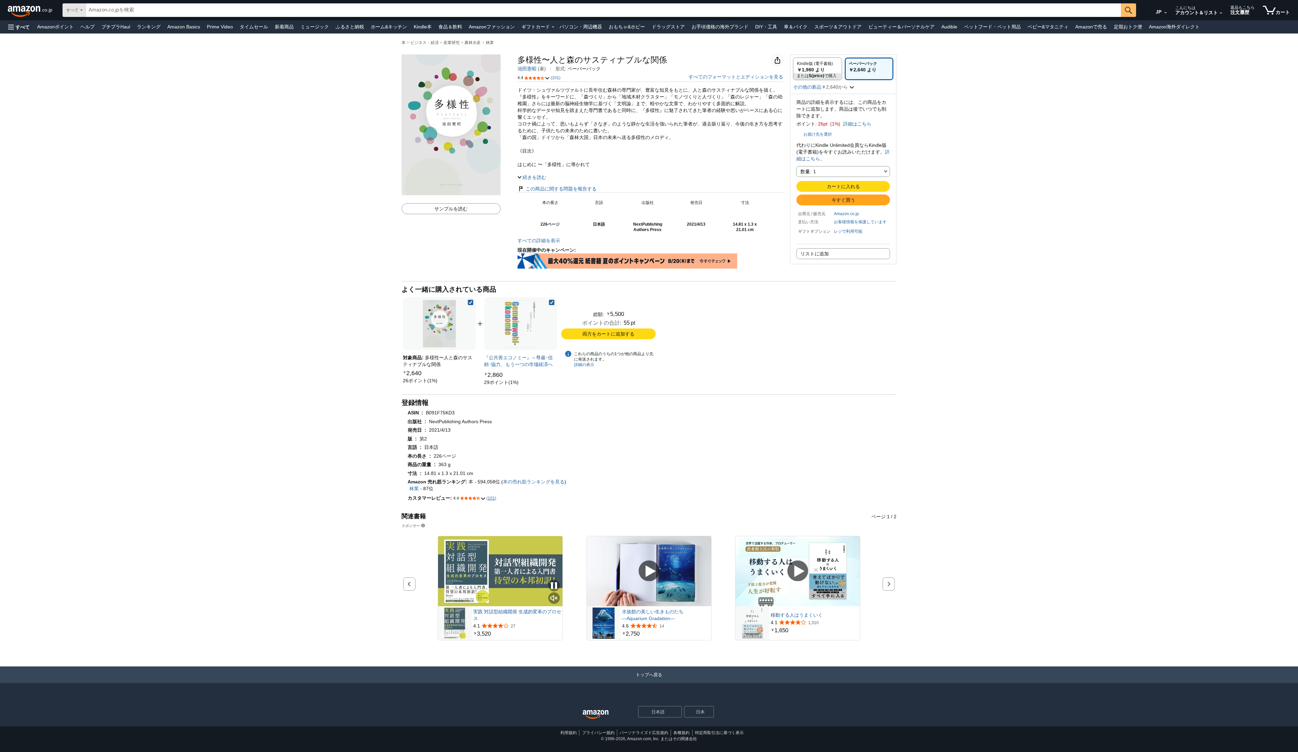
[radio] (817, 69)
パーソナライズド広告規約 (644, 732)
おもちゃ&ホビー (627, 26)
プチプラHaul (115, 26)
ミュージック (315, 26)
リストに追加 (814, 253)
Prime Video (220, 26)
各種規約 (681, 732)
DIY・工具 (766, 26)
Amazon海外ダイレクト (1174, 26)
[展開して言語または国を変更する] (1165, 13)
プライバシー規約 (598, 732)
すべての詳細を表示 (539, 240)
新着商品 (284, 26)
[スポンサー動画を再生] (649, 571)
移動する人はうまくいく (797, 615)
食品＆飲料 (450, 26)
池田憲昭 (527, 68)
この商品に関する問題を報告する (561, 188)
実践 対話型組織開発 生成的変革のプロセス (517, 615)
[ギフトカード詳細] (553, 27)
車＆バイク (796, 26)
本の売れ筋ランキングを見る (533, 481)
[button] (19, 26)
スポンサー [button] (411, 525)
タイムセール (254, 26)
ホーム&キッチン (389, 26)
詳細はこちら (857, 124)
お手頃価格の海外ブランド (720, 26)
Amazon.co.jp (846, 213)
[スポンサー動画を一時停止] (554, 586)
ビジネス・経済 (424, 42)
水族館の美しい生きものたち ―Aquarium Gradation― (652, 615)
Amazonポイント (55, 26)
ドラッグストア (668, 26)
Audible (949, 26)
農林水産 (472, 42)
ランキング (149, 26)
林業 (490, 42)
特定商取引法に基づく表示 (719, 732)
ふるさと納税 (350, 26)
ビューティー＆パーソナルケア (901, 26)
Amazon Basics (183, 26)
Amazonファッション (492, 26)
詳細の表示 (584, 364)
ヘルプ (87, 26)
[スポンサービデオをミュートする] (554, 598)
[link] (420, 380)
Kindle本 (423, 26)
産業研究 (451, 42)
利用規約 (568, 732)
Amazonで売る (1091, 26)
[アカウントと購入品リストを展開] (1221, 13)
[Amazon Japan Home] (595, 715)
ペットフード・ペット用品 (992, 26)
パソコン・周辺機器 (580, 26)
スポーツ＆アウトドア (838, 26)
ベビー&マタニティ (1048, 26)
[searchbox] (603, 10)
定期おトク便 (1128, 26)
